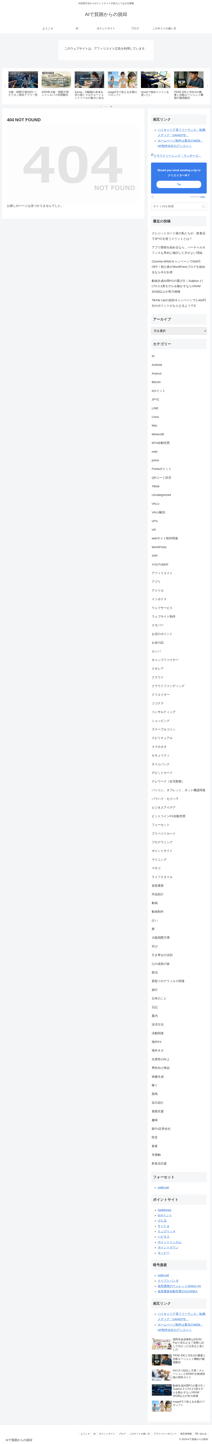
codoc (202, 197)
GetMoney (164, 1210)
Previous (4, 86)
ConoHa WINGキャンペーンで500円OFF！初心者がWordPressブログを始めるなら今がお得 (178, 267)
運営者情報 (186, 1433)
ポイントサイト (107, 1433)
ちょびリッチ (167, 1231)
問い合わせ (201, 1433)
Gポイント (165, 1215)
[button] (203, 206)
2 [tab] (106, 106)
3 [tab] (111, 106)
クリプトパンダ (168, 1280)
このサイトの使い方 (139, 1433)
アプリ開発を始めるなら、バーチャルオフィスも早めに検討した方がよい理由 (178, 250)
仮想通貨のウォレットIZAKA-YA (179, 1286)
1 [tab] (101, 106)
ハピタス (164, 1236)
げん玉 (162, 1220)
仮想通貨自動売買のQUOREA (177, 1291)
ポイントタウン (168, 1247)
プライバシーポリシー (165, 1433)
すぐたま (164, 1226)
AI (94, 1433)
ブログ (122, 1433)
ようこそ (85, 1433)
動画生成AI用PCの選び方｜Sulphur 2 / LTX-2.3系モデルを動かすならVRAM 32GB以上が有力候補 (177, 286)
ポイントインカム (170, 1242)
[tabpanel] (23, 85)
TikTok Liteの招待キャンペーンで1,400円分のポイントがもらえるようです (179, 303)
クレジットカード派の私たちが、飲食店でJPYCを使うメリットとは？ (178, 236)
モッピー (164, 1253)
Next (207, 86)
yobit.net (163, 1187)
